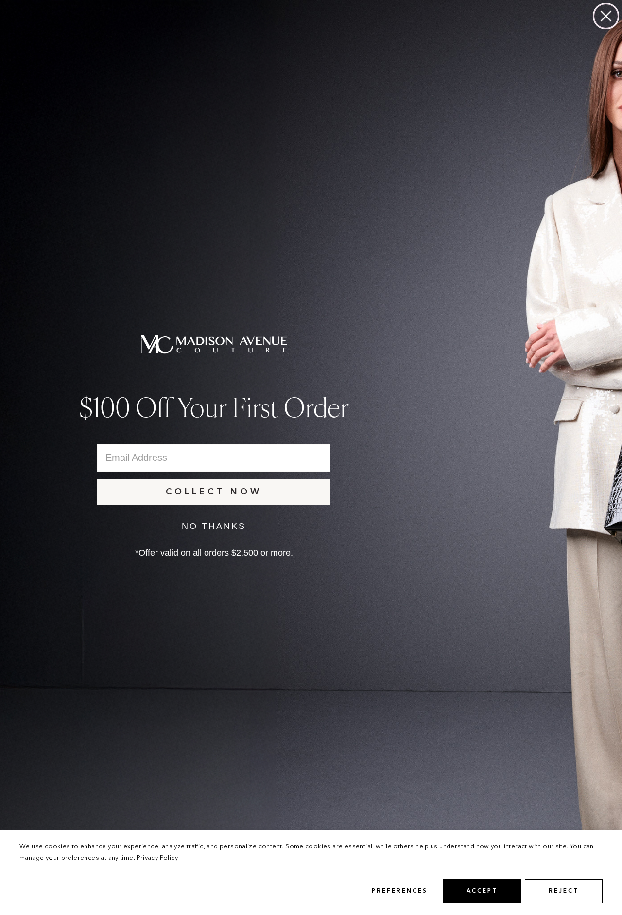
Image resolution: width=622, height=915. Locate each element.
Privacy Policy (157, 858)
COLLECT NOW (214, 492)
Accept (482, 891)
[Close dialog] (606, 16)
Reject (564, 891)
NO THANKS (214, 526)
